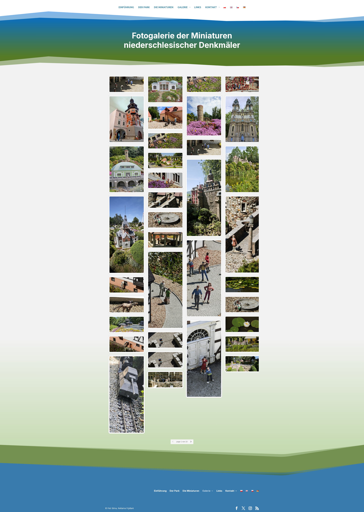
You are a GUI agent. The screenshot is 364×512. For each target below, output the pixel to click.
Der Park (174, 490)
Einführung (160, 490)
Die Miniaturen (191, 490)
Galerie (206, 490)
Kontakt (229, 490)
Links (219, 490)
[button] (244, 84)
